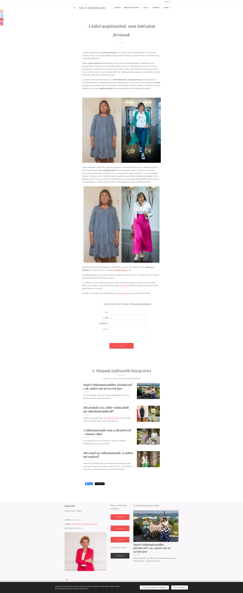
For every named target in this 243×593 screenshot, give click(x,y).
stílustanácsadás (112, 418)
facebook (125, 285)
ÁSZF (66, 579)
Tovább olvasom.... (121, 270)
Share (90, 484)
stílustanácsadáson (124, 293)
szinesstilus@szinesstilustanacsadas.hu (83, 524)
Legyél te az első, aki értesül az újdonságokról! (121, 378)
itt (130, 270)
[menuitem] (117, 8)
